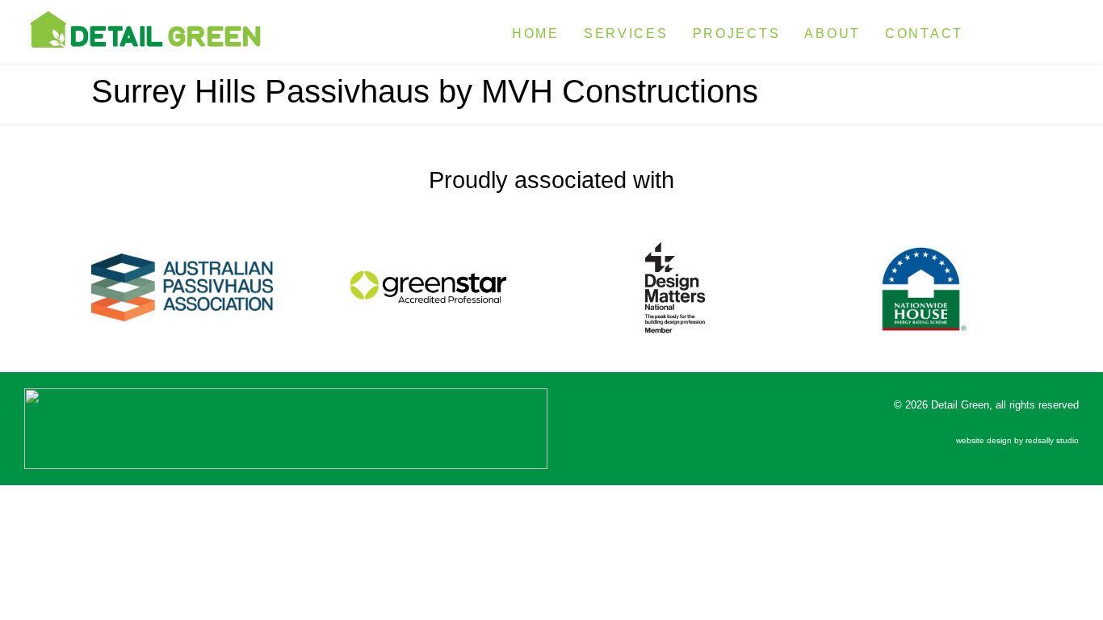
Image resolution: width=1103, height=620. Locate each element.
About (832, 33)
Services (626, 33)
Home (536, 33)
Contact (924, 33)
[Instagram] (1060, 29)
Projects (737, 33)
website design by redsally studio (1017, 440)
